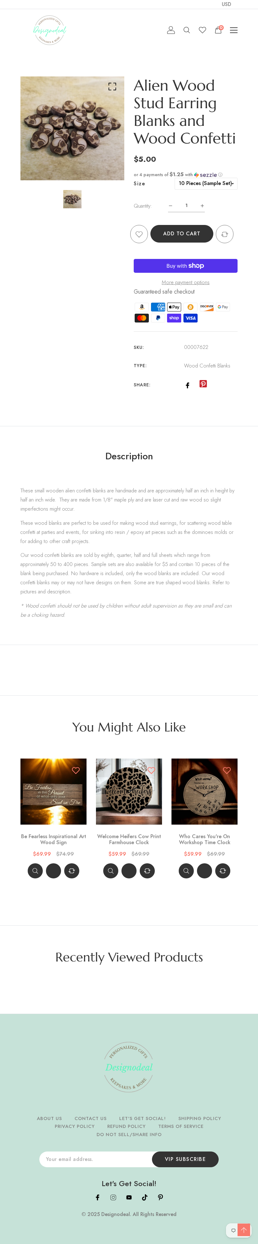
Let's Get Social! (142, 1118)
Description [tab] (129, 456)
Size (139, 183)
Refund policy (126, 1126)
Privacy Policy (75, 1126)
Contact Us (91, 1118)
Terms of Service (181, 1126)
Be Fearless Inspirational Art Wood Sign (53, 839)
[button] (186, 174)
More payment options (186, 282)
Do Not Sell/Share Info (129, 1134)
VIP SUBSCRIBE (185, 1159)
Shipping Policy (199, 1118)
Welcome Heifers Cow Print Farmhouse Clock (129, 839)
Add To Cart (181, 233)
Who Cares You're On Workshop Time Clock (204, 839)
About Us (49, 1118)
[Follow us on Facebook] (187, 384)
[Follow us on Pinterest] (203, 384)
